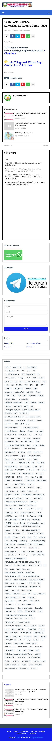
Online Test (36, 519)
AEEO (35, 388)
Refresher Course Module (13, 555)
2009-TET (8, 381)
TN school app (38, 633)
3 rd (16, 381)
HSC (18, 473)
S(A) (39, 565)
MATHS (16, 495)
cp (30, 434)
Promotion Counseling (37, 541)
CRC (6, 438)
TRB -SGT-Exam (10, 647)
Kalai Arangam (20, 484)
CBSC (26, 406)
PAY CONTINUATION (12, 526)
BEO (24, 396)
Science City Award (20, 580)
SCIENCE (8, 580)
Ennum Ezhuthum (34, 456)
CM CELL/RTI (9, 420)
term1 (7, 629)
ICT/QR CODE (9, 477)
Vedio (7, 661)
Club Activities (35, 417)
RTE (30, 565)
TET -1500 (20, 629)
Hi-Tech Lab (30, 470)
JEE (6, 484)
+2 (20, 367)
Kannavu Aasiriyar (11, 488)
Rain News (31, 551)
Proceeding (23, 541)
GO (33, 463)
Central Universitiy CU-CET (31, 410)
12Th (35, 378)
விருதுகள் (34, 668)
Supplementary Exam (25, 608)
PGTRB (7, 537)
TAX (33, 619)
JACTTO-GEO (41, 480)
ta (14, 611)
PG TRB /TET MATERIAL (35, 534)
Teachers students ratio (13, 626)
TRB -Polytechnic (31, 643)
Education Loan (16, 449)
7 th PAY (19, 385)
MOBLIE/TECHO (10, 505)
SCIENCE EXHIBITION (36, 580)
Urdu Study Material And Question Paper (18, 654)
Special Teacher (10, 601)
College (39, 420)
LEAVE (23, 491)
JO (12, 484)
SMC (23, 590)
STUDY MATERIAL (28, 604)
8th (37, 385)
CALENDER (18, 406)
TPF (20, 640)
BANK (13, 396)
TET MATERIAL (31, 629)
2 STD (41, 378)
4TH (21, 381)
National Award (30, 509)
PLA (29, 537)
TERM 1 (25, 626)
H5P (41, 466)
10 (23, 371)
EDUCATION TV (10, 452)
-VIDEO (7, 367)
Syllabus (8, 611)
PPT (35, 537)
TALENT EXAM (30, 611)
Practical (42, 537)
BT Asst (33, 403)
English (23, 456)
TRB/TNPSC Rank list (25, 647)
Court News (23, 434)
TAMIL (40, 611)
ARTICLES (30, 392)
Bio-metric (32, 396)
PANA (16, 523)
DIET (37, 442)
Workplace (15, 661)
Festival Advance (11, 463)
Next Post (45, 146)
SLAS (7, 590)
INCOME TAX (17, 480)
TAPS (27, 619)
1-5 (18, 371)
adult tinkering (18, 388)
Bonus (7, 399)
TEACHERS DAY (10, 622)
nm (16, 516)
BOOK (14, 399)
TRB (42, 640)
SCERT (12, 569)
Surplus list (38, 608)
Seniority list (23, 587)
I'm (37, 473)
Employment (38, 452)
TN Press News (26, 633)
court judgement (10, 434)
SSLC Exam (9, 604)
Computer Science (11, 431)
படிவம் (31, 665)
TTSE (18, 650)
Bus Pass (8, 406)
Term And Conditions (33, 343)
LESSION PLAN (33, 491)
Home (9, 731)
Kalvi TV (30, 484)
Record (39, 551)
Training (27, 640)
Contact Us (8, 347)
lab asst (23, 488)
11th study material (28, 374)
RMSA (24, 565)
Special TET (32, 597)
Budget (41, 403)
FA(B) (35, 459)
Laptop (39, 488)
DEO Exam (36, 438)
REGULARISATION (38, 555)
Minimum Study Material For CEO (16, 502)
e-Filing (35, 445)
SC (6, 569)
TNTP (36, 636)
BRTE (26, 403)
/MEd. (15, 367)
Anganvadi (9, 392)
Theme (18, 738)
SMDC (29, 590)
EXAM (14, 459)
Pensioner (16, 530)
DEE (28, 438)
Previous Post (8, 146)
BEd (19, 396)
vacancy (37, 654)
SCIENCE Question (34, 583)
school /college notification (14, 573)
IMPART (8, 480)
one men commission (12, 519)
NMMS (21, 516)
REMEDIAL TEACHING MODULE (15, 558)
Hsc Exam (26, 473)
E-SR (6, 449)
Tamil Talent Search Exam (13, 619)
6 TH (7, 385)
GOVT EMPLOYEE (11, 466)
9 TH (42, 385)
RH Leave (17, 565)
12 (38, 374)
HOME (13, 473)
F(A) (29, 459)
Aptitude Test (19, 392)
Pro (6, 541)
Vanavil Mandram (34, 657)
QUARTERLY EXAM (11, 548)
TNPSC (7, 636)
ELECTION (21, 452)
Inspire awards (29, 480)
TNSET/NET (27, 636)
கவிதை (24, 665)
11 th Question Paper (12, 374)
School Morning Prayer (12, 576)
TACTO (20, 611)
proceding (14, 541)
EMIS (29, 452)
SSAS (25, 601)
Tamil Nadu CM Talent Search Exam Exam (19, 615)
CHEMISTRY (24, 413)
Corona (22, 431)
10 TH (29, 371)
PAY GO (7, 530)
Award (38, 392)
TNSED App (17, 636)
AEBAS (28, 388)
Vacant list (21, 657)
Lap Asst (31, 488)
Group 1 (27, 466)
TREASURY (38, 647)
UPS (37, 650)
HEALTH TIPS (19, 470)
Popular (7, 685)
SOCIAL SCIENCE (12, 31)
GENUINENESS (24, 463)
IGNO (26, 477)
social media (26, 594)
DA (24, 438)
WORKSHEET (26, 661)
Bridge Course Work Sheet (13, 403)
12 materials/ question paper (14, 378)
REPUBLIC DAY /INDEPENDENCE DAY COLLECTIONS (22, 562)
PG (24, 534)
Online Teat (26, 519)
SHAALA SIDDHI (35, 587)
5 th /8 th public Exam (32, 381)
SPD (23, 597)
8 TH (31, 385)
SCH (18, 569)
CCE (32, 406)
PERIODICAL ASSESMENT (30, 530)
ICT (41, 473)
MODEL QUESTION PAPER (27, 505)
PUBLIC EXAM (38, 544)
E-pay (42, 445)
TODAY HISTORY (10, 640)
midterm (29, 498)
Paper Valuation (33, 523)
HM (6, 473)
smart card (15, 590)
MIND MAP (37, 498)
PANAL (22, 523)
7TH (26, 385)
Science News (9, 583)
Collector (31, 420)
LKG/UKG (8, 495)
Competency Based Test (13, 427)
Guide (35, 466)
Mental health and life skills (14, 498)
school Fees (30, 573)
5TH (44, 381)
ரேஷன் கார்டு (24, 668)
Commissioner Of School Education (17, 424)
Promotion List (10, 544)
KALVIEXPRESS (20, 95)
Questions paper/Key (12, 551)
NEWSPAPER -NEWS (27, 512)
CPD (35, 434)
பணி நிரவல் (38, 665)
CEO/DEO (8, 413)
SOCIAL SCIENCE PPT (12, 594)
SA (44, 565)
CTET (18, 438)
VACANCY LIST (10, 657)
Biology (40, 396)
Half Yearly (9, 470)
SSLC (37, 601)
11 (34, 371)
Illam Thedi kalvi (36, 477)
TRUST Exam (9, 650)
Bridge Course (23, 399)
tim (6, 633)
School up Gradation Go (31, 576)
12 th (29, 378)
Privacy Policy (9, 343)
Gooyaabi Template (37, 738)
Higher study (41, 470)
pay (42, 523)
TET (13, 629)
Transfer (35, 640)
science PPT (21, 583)
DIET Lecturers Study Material (15, 445)
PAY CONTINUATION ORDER (31, 526)
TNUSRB (43, 636)
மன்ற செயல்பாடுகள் (11, 668)
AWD (7, 396)
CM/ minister (21, 420)
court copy (39, 431)
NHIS (39, 512)
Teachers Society (24, 622)
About (16, 731)
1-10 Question (10, 371)
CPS (40, 434)
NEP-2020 (8, 512)
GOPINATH (40, 463)
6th (12, 385)
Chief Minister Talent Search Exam (16, 417)
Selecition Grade (10, 587)
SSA (19, 601)
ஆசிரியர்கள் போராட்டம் (12, 665)
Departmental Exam (12, 442)
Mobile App (33, 502)
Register (27, 555)
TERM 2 (33, 626)
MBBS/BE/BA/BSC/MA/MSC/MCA (33, 495)
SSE (31, 601)
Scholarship (27, 569)
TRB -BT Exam (18, 643)
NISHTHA (8, 516)
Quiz (23, 551)
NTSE (40, 516)
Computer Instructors (31, 427)
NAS (20, 509)
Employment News (11, 456)
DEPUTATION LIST (27, 442)
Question (23, 548)
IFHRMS (19, 477)
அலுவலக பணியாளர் (39, 661)
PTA (30, 544)
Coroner (30, 431)
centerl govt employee (12, 410)
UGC (24, 650)
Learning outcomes (11, 491)
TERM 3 (41, 626)
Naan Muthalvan (10, 509)
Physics (15, 537)
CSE (12, 438)
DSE (28, 445)
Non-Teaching (31, 516)
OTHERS (8, 523)
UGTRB (31, 650)
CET (15, 413)
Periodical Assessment (12, 534)
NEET (40, 509)
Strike (17, 604)
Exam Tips (21, 459)
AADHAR (8, 388)
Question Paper (34, 548)
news (16, 512)
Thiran (41, 629)
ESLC (7, 459)
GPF (21, 466)
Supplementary (10, 608)
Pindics (23, 537)
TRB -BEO (8, 643)
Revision (8, 565)
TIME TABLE (14, 633)
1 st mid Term (31, 367)
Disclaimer (30, 347)
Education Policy (29, 449)
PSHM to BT (22, 544)
